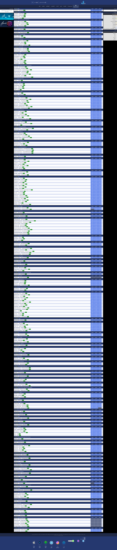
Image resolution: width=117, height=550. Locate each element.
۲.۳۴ (92, 501)
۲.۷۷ (99, 59)
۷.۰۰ (99, 15)
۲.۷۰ (99, 24)
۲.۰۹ (92, 454)
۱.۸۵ (92, 182)
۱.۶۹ (92, 122)
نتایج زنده (64, 6)
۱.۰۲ (99, 411)
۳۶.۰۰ (100, 483)
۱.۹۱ (92, 283)
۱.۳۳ (92, 15)
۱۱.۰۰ (99, 226)
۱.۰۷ (92, 168)
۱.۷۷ (92, 114)
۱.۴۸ (99, 16)
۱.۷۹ (99, 293)
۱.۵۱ (99, 529)
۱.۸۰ (99, 329)
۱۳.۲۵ (96, 209)
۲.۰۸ (92, 88)
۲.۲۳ (92, 83)
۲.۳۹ (99, 115)
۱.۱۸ (92, 223)
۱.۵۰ (92, 134)
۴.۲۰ (92, 49)
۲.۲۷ (92, 133)
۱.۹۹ (92, 75)
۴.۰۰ (96, 21)
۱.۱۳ (99, 228)
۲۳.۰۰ (100, 324)
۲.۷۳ (92, 115)
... (92, 209)
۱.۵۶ (92, 57)
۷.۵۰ (96, 200)
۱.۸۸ (92, 60)
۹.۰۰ (92, 51)
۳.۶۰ (96, 22)
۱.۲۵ (92, 189)
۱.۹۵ (99, 197)
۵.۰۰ (96, 15)
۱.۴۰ (92, 54)
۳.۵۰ (96, 136)
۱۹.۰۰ (92, 306)
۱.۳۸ (92, 40)
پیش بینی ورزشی (76, 6)
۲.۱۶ (99, 164)
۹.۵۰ (99, 10)
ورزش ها (115, 12)
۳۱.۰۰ (100, 209)
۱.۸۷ (99, 62)
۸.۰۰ (99, 184)
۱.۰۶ (99, 303)
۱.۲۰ (92, 13)
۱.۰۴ (99, 219)
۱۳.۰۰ (92, 400)
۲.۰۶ (92, 179)
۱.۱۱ (99, 72)
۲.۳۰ (92, 143)
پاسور (61, 6)
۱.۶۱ (92, 203)
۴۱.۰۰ (92, 407)
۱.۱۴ (92, 29)
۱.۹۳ (92, 198)
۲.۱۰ (92, 59)
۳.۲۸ (92, 62)
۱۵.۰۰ (92, 309)
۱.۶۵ (92, 48)
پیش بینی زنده (70, 6)
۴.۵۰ (99, 57)
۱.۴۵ (92, 243)
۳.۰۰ (96, 42)
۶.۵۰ (92, 71)
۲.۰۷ (92, 269)
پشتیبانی (43, 6)
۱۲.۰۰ (99, 29)
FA (32, 2)
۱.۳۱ (92, 201)
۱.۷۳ (92, 192)
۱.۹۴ (92, 22)
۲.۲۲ (92, 531)
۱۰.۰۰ (99, 13)
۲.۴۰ (92, 24)
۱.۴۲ (99, 448)
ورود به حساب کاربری (42, 2)
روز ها (115, 30)
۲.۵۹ (92, 63)
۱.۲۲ (92, 10)
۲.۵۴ (99, 69)
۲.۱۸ (99, 18)
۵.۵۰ (92, 16)
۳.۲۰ (92, 18)
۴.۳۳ (96, 32)
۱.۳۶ (92, 68)
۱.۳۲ (99, 486)
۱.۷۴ (92, 35)
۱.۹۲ (92, 111)
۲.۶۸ (92, 112)
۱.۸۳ (92, 86)
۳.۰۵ (96, 43)
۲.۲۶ (92, 161)
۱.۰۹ (99, 334)
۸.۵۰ (96, 168)
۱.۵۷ (92, 204)
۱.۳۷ (99, 406)
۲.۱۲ (92, 142)
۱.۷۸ (99, 49)
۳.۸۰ (96, 59)
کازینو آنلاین (47, 6)
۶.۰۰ (96, 10)
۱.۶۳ (99, 85)
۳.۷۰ (99, 22)
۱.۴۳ (92, 148)
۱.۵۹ (92, 186)
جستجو (115, 8)
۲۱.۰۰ (92, 219)
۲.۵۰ (92, 150)
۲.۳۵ (99, 112)
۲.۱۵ (99, 99)
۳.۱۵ (99, 74)
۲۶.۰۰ (92, 303)
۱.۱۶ (99, 445)
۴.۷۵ (96, 40)
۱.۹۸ (92, 105)
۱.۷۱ (92, 80)
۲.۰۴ (99, 238)
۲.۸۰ (96, 88)
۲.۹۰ (96, 45)
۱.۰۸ (92, 200)
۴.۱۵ (99, 42)
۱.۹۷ (92, 74)
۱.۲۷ (99, 451)
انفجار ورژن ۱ (52, 6)
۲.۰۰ (92, 267)
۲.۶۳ (92, 37)
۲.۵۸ (99, 117)
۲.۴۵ (92, 100)
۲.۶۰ (96, 89)
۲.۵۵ (99, 150)
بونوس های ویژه (82, 539)
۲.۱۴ (99, 43)
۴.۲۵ (96, 16)
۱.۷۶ (99, 351)
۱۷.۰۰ (92, 72)
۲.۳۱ (92, 25)
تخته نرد (57, 6)
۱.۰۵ (92, 324)
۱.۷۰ (99, 421)
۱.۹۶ (92, 128)
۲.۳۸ (92, 69)
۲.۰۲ (92, 389)
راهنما (39, 6)
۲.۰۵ (92, 229)
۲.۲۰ (92, 162)
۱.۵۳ (92, 32)
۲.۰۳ (99, 249)
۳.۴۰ (99, 60)
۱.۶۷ (99, 77)
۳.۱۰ (99, 25)
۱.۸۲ (92, 125)
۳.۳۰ (96, 37)
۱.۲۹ (92, 184)
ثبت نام (35, 2)
